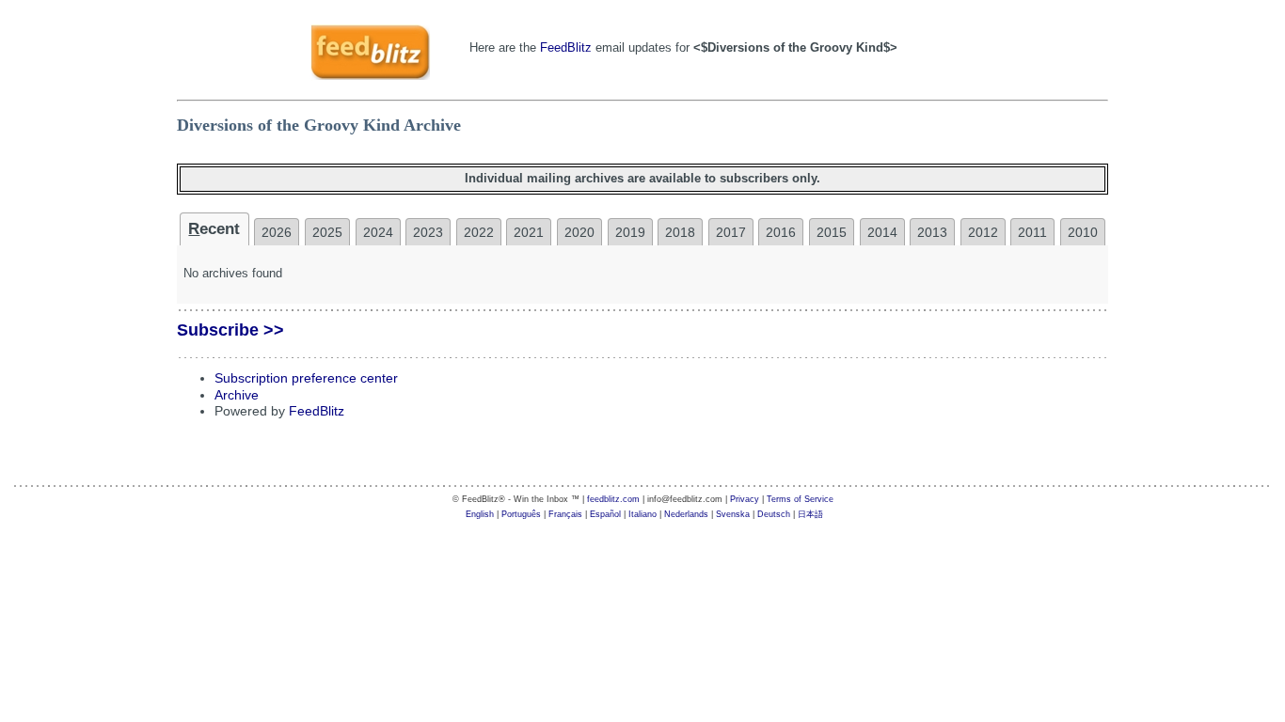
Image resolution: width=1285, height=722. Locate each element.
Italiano (642, 514)
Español (605, 514)
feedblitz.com (613, 499)
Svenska (733, 514)
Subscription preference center (306, 378)
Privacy (744, 499)
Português (521, 514)
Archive (236, 395)
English (480, 514)
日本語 (810, 514)
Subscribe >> (230, 330)
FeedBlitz (566, 47)
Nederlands (686, 514)
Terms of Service (800, 499)
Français (565, 514)
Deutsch (773, 514)
